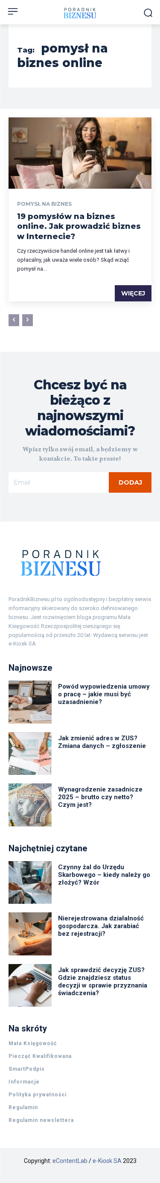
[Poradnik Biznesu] (80, 562)
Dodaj (130, 482)
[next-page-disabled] (27, 320)
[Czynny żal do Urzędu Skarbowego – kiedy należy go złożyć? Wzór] (30, 882)
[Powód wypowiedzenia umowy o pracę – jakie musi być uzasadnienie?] (30, 702)
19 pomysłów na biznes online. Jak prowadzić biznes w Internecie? (79, 226)
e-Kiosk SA (107, 1160)
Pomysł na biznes (44, 204)
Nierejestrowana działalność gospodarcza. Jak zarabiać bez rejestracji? (101, 926)
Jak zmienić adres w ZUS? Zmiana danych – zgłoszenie (102, 742)
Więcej (133, 293)
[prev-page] (14, 320)
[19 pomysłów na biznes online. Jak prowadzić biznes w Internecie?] (80, 153)
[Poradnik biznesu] (80, 13)
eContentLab (69, 1160)
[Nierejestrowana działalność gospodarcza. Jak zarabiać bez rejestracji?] (30, 933)
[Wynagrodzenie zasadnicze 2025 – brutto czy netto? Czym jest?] (30, 805)
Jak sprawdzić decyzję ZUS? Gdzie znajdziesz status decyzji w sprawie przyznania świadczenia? (102, 981)
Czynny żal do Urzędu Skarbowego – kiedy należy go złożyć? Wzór (104, 874)
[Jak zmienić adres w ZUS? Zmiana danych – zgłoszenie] (30, 753)
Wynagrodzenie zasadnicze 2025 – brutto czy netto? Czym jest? (100, 797)
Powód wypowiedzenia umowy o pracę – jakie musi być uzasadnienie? (104, 694)
